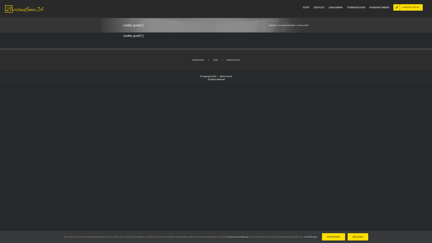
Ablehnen (358, 236)
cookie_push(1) (133, 35)
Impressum (198, 60)
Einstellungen (311, 237)
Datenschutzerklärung (237, 237)
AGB (215, 60)
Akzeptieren (333, 236)
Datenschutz (233, 60)
